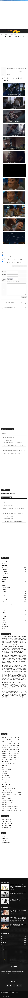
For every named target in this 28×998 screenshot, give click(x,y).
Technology (5, 626)
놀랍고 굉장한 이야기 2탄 (8, 763)
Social (3, 620)
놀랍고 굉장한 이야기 (7, 769)
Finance (4, 579)
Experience (5, 577)
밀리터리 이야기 (6, 796)
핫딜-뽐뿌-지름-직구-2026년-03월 (10, 745)
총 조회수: (4, 825)
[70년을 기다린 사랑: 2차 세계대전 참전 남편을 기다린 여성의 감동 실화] (5, 894)
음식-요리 (4, 767)
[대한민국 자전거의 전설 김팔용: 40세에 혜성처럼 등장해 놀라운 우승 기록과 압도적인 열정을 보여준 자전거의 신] (5, 919)
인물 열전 (4, 804)
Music (3, 612)
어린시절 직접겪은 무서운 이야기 (10, 808)
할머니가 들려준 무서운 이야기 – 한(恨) (11, 792)
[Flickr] (14, 985)
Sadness (4, 618)
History (4, 589)
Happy (4, 585)
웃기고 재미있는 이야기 (8, 780)
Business (4, 565)
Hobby (4, 591)
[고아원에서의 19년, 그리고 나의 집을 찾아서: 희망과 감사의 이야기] (5, 901)
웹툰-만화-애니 (6, 786)
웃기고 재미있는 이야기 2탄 (9, 759)
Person (4, 614)
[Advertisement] (14, 15)
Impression (5, 600)
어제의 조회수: (5, 821)
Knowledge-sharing (7, 604)
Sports (4, 622)
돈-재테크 (4, 774)
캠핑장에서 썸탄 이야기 (8, 800)
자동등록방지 (4, 279)
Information (5, 602)
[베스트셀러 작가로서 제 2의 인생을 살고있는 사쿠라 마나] (5, 912)
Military (4, 610)
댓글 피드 (4, 840)
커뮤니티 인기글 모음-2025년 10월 (10, 753)
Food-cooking (5, 581)
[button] (2, 31)
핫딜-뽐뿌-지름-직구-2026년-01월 (10, 749)
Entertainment (6, 573)
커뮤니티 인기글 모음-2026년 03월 (10, 747)
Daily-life (4, 569)
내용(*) (3, 289)
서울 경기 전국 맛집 (7, 802)
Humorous (5, 598)
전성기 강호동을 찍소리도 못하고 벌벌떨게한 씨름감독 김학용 (18, 925)
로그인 (3, 836)
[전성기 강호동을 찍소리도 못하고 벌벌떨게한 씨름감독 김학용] (5, 926)
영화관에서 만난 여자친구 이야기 (10, 806)
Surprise (4, 624)
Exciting (4, 575)
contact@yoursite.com (12, 976)
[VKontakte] (20, 985)
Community (5, 567)
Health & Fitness (6, 587)
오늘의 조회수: (5, 819)
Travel (3, 628)
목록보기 (4, 434)
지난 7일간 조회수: (6, 823)
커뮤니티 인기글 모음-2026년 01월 (10, 751)
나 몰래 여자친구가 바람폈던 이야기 (11, 788)
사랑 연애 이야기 (6, 782)
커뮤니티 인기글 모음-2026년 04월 (10, 743)
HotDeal (4, 596)
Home (2, 34)
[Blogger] (7, 985)
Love (3, 608)
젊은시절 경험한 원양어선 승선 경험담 (11, 810)
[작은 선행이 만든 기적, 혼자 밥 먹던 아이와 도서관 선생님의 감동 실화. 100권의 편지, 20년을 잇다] (5, 887)
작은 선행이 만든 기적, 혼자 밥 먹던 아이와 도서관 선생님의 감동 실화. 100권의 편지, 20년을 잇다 (18, 886)
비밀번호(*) (4, 275)
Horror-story (5, 593)
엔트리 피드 (5, 838)
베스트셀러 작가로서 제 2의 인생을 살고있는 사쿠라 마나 (18, 911)
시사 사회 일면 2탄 (6, 761)
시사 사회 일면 (5, 776)
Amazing (4, 561)
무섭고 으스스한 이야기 (8, 778)
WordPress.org (6, 842)
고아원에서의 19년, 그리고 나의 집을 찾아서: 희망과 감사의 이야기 (18, 899)
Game (3, 583)
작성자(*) (4, 271)
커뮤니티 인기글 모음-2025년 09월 (10, 755)
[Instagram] (17, 985)
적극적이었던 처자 (6, 798)
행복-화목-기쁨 (6, 765)
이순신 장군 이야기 (6, 790)
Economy (4, 571)
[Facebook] (10, 985)
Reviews (4, 616)
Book (3, 563)
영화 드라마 (5, 771)
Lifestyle (4, 606)
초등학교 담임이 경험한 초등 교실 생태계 (12, 794)
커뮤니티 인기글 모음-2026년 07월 (10, 739)
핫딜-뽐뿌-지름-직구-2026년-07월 (10, 737)
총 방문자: (4, 827)
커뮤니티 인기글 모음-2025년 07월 (10, 757)
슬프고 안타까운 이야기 (8, 784)
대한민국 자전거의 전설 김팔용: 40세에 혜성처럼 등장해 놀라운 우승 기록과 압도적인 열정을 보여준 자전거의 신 (18, 919)
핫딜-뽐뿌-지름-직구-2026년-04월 (10, 741)
